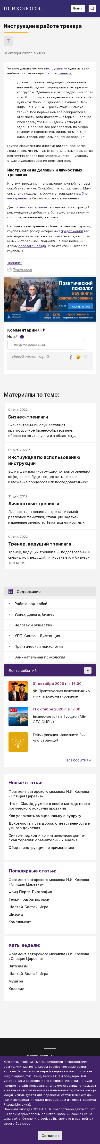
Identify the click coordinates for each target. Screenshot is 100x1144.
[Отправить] (85, 357)
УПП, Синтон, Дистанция (37, 635)
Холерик (16, 988)
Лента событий (22, 670)
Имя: (15, 336)
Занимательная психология (40, 657)
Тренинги (14, 263)
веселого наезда (32, 246)
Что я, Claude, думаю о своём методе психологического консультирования (50, 806)
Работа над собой (31, 603)
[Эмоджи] (78, 357)
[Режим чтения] (8, 41)
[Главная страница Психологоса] (25, 8)
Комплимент (19, 922)
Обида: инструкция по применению (41, 847)
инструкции (53, 68)
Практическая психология (39, 646)
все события (78, 760)
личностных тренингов (33, 207)
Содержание (29, 591)
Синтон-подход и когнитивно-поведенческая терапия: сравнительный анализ (46, 837)
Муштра (15, 981)
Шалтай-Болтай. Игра (28, 907)
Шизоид (15, 914)
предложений (72, 231)
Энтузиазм (18, 966)
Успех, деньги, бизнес (35, 614)
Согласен (50, 1135)
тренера (65, 73)
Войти (78, 8)
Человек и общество (33, 625)
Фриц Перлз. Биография (30, 891)
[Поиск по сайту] (92, 8)
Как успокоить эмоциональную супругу (44, 815)
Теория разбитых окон (28, 899)
